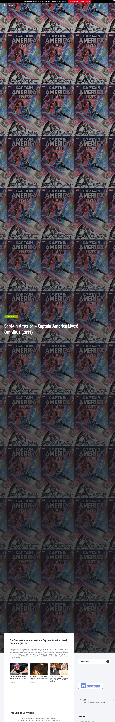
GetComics (9, 5)
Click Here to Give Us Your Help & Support (79, 1)
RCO (46, 5)
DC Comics (54, 5)
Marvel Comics (11, 316)
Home (24, 5)
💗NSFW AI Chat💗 (36, 5)
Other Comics (78, 5)
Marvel (66, 5)
